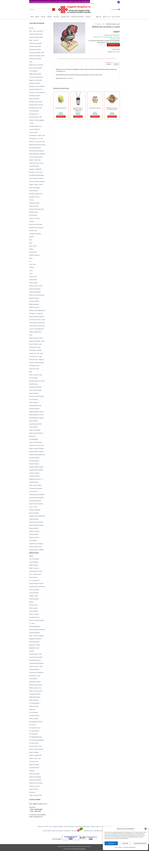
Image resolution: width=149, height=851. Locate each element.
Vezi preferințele (140, 843)
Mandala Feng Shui (34, 715)
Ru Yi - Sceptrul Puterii (35, 574)
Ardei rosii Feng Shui (34, 430)
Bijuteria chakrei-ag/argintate (37, 310)
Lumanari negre (33, 132)
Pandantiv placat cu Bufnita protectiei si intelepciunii (78, 109)
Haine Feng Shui (33, 399)
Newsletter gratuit (77, 16)
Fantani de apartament (35, 58)
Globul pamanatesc (34, 764)
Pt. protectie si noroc (34, 727)
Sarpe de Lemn (33, 252)
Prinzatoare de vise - (34, 617)
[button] (145, 829)
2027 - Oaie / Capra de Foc (36, 31)
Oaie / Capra (32, 264)
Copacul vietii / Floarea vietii (37, 325)
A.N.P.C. (46, 826)
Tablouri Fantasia (33, 706)
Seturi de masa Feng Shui (35, 685)
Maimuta (31, 267)
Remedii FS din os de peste (36, 227)
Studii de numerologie (35, 777)
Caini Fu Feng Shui (34, 589)
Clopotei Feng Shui (34, 669)
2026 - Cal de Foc (34, 40)
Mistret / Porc (33, 276)
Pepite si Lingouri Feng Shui (36, 448)
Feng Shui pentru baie (35, 660)
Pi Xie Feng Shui (33, 608)
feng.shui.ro (32, 3)
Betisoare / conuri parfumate (37, 141)
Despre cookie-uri (96, 826)
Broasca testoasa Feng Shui (36, 497)
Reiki (30, 371)
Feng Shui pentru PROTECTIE (37, 586)
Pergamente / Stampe (35, 681)
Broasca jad (32, 436)
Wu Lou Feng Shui (34, 513)
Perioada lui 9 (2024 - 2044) (36, 52)
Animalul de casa (33, 114)
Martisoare (32, 792)
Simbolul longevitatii (34, 510)
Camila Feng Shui (33, 562)
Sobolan (31, 236)
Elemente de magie (34, 203)
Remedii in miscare (34, 197)
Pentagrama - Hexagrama (36, 313)
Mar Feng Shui (33, 540)
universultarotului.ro (82, 3)
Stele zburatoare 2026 (35, 46)
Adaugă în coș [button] (60, 116)
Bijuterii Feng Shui (34, 298)
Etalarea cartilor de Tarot (36, 783)
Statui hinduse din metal (35, 224)
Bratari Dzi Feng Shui (35, 289)
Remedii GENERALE (34, 626)
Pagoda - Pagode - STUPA (36, 184)
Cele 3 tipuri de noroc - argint (37, 319)
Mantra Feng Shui (34, 718)
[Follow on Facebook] (118, 2)
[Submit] (53, 9)
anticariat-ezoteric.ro (64, 3)
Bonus (37, 16)
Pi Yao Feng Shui (33, 611)
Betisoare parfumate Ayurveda (37, 144)
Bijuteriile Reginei (34, 304)
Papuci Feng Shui (33, 393)
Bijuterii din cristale (34, 645)
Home (32, 16)
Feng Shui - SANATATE (35, 169)
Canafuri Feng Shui (34, 473)
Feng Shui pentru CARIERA (36, 549)
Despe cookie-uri (118, 847)
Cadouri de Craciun (34, 786)
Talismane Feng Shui (34, 632)
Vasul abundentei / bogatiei (36, 418)
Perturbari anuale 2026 (35, 43)
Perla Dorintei (33, 230)
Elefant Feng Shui (33, 534)
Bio (51, 826)
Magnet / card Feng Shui (35, 80)
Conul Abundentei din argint (36, 322)
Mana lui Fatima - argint (35, 344)
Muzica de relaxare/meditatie (37, 629)
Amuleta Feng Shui (34, 767)
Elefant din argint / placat (36, 338)
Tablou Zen (32, 709)
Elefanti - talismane (34, 531)
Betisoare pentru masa (35, 688)
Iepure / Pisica (33, 246)
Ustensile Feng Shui (34, 408)
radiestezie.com (90, 3)
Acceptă (111, 843)
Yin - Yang (32, 623)
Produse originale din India (36, 209)
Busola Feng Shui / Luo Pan (36, 414)
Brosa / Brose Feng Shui (35, 68)
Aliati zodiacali (33, 279)
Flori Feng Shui (33, 215)
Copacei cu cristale (34, 218)
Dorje (30, 335)
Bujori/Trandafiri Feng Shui (36, 525)
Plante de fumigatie (34, 187)
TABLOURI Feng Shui (34, 697)
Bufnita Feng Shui (34, 552)
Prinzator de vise (33, 761)
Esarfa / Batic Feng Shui (35, 390)
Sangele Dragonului (34, 255)
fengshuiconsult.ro (73, 3)
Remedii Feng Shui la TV (35, 89)
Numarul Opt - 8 (33, 491)
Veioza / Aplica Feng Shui (36, 691)
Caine (30, 273)
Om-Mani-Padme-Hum (35, 126)
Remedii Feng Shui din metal (36, 381)
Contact (88, 16)
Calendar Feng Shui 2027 (36, 34)
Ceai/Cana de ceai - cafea (36, 666)
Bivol (30, 239)
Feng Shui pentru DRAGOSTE (37, 516)
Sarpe (30, 258)
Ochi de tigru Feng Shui (35, 350)
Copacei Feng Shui (34, 166)
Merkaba (31, 221)
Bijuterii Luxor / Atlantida (36, 65)
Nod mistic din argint (35, 347)
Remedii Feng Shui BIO (35, 405)
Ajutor (43, 16)
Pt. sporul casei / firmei (35, 746)
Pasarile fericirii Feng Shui (36, 543)
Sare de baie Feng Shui (35, 147)
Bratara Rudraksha (34, 98)
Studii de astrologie (34, 773)
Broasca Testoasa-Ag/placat (36, 316)
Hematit (31, 651)
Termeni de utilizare (69, 826)
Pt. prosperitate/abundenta (36, 740)
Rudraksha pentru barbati (36, 104)
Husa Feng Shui (33, 678)
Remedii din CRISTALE (35, 638)
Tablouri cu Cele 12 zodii (35, 285)
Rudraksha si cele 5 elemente (37, 86)
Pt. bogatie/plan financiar (36, 721)
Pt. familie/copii (33, 734)
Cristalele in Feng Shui (35, 233)
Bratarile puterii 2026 (35, 49)
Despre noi (41, 826)
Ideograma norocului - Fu (36, 479)
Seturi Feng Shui (33, 421)
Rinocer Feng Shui (34, 614)
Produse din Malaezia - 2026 (36, 55)
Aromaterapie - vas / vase (36, 138)
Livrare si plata (47, 830)
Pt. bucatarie (32, 724)
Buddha (31, 602)
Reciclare (74, 830)
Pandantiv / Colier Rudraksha (37, 92)
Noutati (31, 28)
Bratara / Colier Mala (35, 160)
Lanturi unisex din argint (35, 374)
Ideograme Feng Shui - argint (36, 341)
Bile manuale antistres (35, 500)
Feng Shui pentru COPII (35, 117)
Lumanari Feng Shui (34, 129)
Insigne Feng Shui (33, 482)
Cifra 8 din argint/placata (36, 77)
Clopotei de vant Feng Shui (36, 672)
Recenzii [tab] (116, 64)
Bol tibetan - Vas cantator (36, 172)
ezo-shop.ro (57, 3)
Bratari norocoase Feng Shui (36, 295)
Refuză (125, 843)
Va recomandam (33, 378)
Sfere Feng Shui (33, 577)
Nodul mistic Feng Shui (35, 485)
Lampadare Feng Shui (35, 694)
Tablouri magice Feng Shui (36, 749)
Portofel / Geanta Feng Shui (36, 396)
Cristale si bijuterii (34, 301)
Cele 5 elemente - (33, 712)
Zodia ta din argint (34, 368)
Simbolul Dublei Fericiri (35, 546)
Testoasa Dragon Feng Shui (36, 467)
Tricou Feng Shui (33, 402)
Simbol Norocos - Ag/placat (36, 359)
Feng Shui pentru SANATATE (36, 494)
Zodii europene (33, 282)
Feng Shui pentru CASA (35, 654)
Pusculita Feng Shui (34, 457)
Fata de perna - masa (34, 675)
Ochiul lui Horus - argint (35, 356)
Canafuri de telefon (34, 476)
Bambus (31, 556)
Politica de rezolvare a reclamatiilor (61, 830)
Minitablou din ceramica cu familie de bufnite (112, 108)
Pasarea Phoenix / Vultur (36, 571)
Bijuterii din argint (34, 307)
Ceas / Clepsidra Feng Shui (36, 178)
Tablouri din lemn (34, 700)
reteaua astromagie (58, 826)
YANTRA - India (33, 212)
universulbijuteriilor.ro (39, 3)
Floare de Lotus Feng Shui (36, 503)
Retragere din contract (100, 830)
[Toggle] (47, 46)
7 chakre (31, 123)
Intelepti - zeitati (33, 596)
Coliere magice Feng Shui (36, 157)
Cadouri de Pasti (33, 789)
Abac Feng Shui (33, 427)
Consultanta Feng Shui (35, 780)
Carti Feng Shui (33, 71)
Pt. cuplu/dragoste (34, 730)
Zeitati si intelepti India (35, 755)
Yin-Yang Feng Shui (34, 703)
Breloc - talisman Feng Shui (36, 635)
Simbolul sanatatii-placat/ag (36, 362)
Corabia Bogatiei (33, 439)
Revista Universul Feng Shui (36, 150)
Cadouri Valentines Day (35, 795)
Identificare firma (88, 830)
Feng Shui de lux (33, 384)
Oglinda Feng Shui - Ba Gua (36, 411)
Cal (30, 261)
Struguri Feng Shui (34, 463)
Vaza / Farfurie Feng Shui (36, 657)
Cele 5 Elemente (33, 190)
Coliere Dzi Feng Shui (35, 292)
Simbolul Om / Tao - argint (36, 353)
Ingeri (30, 61)
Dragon (31, 249)
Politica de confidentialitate (82, 826)
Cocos (31, 270)
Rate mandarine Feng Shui (36, 522)
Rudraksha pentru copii (35, 108)
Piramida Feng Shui (34, 641)
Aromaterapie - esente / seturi (37, 135)
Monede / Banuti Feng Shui (36, 451)
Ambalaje (31, 770)
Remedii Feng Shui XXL (35, 387)
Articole (56, 16)
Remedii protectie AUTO (35, 193)
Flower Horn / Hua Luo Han (36, 445)
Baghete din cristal (34, 648)
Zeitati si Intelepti (34, 752)
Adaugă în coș (113, 45)
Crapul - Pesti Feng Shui (35, 442)
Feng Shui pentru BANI (35, 424)
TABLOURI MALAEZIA (35, 74)
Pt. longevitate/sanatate (35, 737)
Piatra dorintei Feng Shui (36, 488)
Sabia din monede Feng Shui (36, 620)
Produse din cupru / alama (36, 163)
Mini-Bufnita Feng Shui (60, 108)
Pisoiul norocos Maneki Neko (37, 454)
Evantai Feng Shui (34, 528)
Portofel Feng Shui (34, 460)
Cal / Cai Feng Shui (34, 559)
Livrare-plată (65, 16)
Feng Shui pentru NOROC (36, 470)
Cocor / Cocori (33, 507)
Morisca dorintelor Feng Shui (37, 181)
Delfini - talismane (34, 568)
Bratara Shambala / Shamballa (37, 154)
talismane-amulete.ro (49, 3)
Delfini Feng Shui (33, 565)
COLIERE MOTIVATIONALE (36, 175)
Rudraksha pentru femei (35, 101)
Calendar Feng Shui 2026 (36, 37)
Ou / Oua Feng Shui (34, 580)
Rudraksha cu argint (34, 95)
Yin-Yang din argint (34, 365)
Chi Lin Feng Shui (33, 592)
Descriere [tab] (108, 64)
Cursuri (49, 16)
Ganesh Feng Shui (34, 599)
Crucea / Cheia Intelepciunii (36, 328)
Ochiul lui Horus (33, 605)
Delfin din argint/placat (35, 332)
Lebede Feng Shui (33, 519)
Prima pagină (98, 24)
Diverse (31, 200)
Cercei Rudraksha (34, 111)
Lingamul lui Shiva (34, 537)
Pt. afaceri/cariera (34, 743)
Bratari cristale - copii (35, 758)
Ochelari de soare (34, 206)
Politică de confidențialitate (129, 847)
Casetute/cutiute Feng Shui (36, 663)
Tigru (30, 243)
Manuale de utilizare (34, 83)
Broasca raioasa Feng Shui (36, 433)
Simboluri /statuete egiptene (36, 120)
